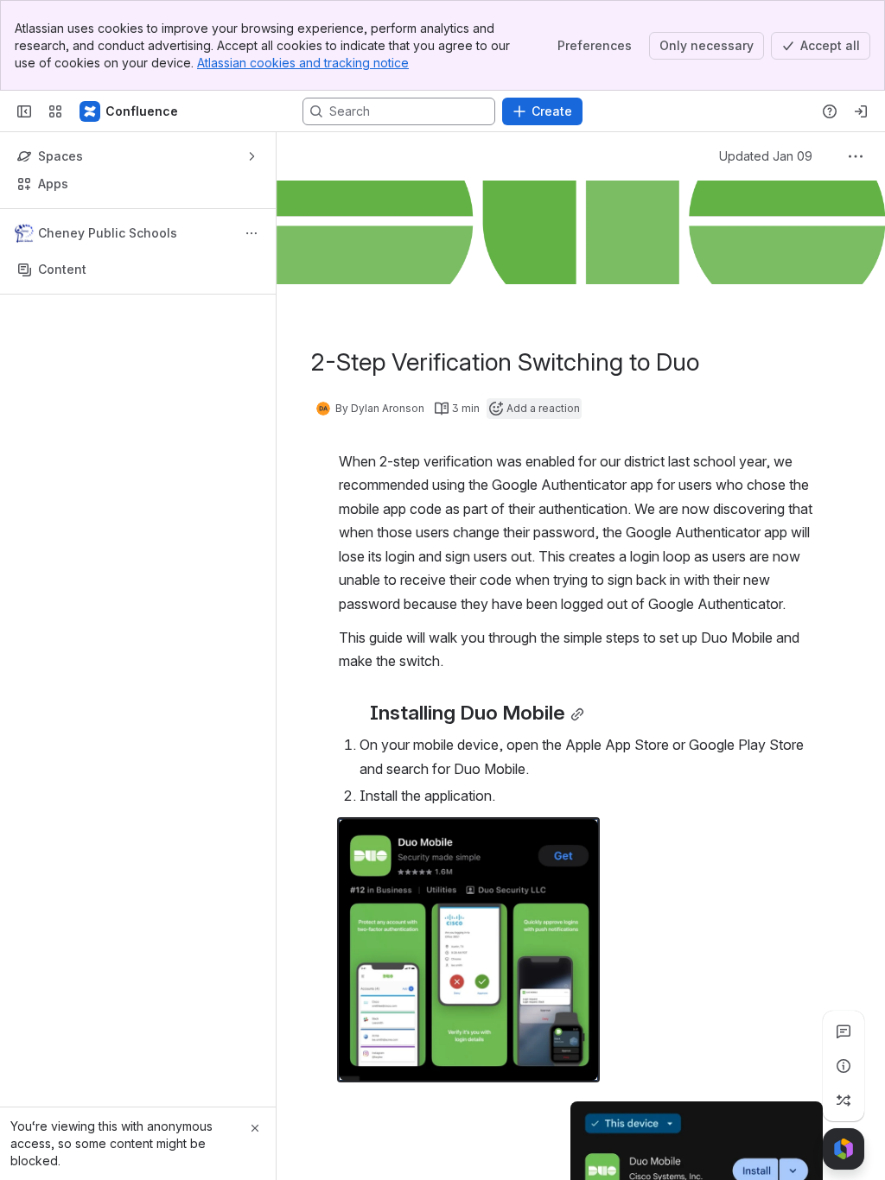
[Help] (830, 111)
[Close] (255, 1128)
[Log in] (861, 111)
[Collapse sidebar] (24, 111)
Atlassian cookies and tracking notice (303, 62)
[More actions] (251, 233)
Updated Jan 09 (765, 156)
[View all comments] (843, 1031)
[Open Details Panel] (843, 1066)
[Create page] (843, 1100)
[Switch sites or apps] (55, 111)
